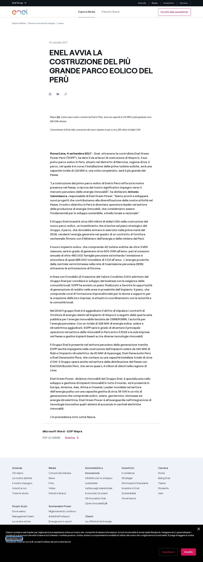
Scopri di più (19, 506)
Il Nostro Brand (110, 11)
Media (155, 3)
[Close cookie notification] (199, 529)
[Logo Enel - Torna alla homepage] (20, 12)
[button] (19, 3)
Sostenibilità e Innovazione (94, 470)
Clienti (89, 516)
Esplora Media (86, 13)
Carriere (184, 3)
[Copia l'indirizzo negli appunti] (65, 94)
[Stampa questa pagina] (50, 94)
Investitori (169, 3)
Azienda (142, 3)
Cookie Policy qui (14, 538)
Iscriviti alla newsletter (174, 11)
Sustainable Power (60, 506)
